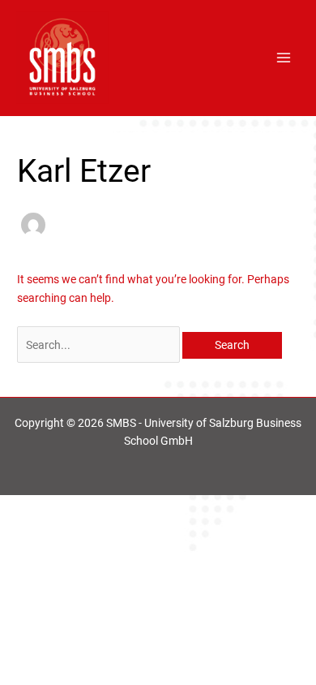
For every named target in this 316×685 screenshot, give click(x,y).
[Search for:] (99, 344)
